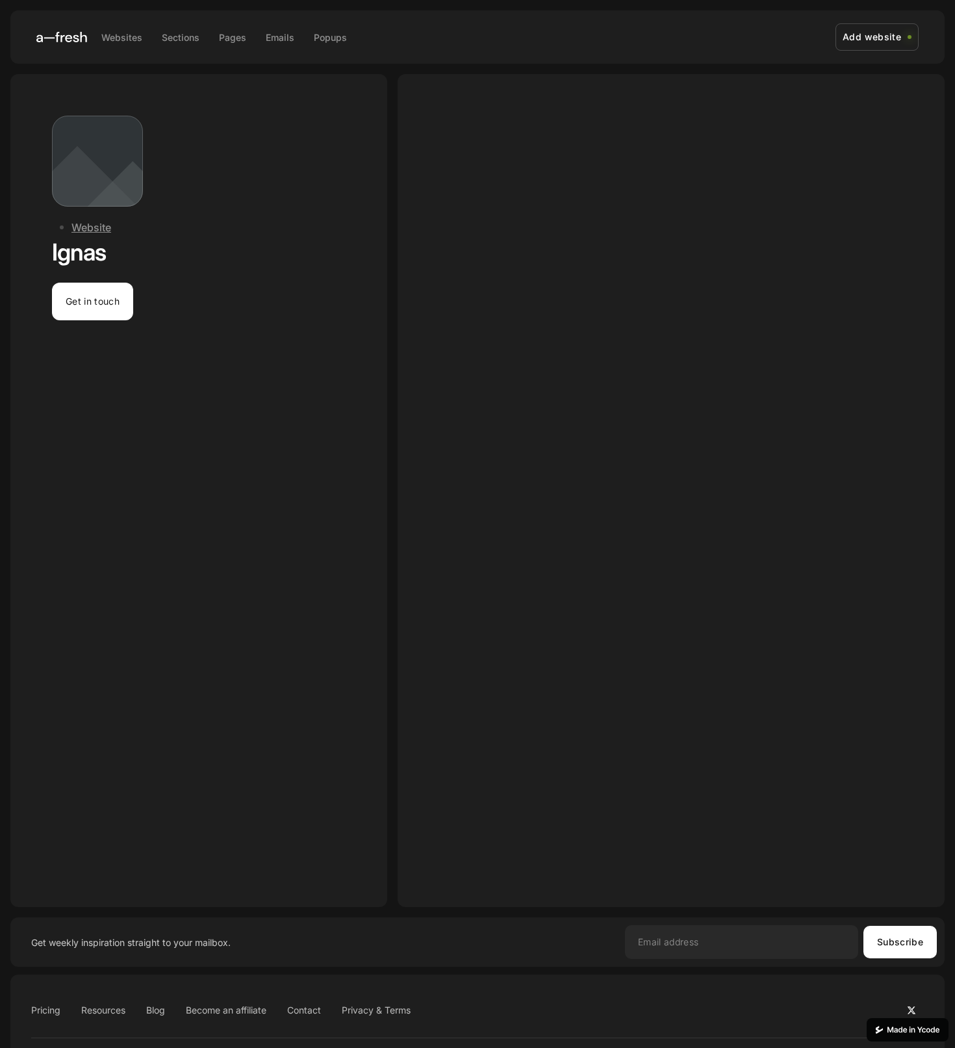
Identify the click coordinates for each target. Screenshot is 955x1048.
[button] (92, 301)
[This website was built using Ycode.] (908, 1030)
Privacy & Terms (376, 1010)
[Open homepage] (61, 37)
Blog (155, 1010)
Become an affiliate (226, 1010)
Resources (103, 1010)
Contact (304, 1010)
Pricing (45, 1010)
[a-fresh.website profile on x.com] (911, 1010)
